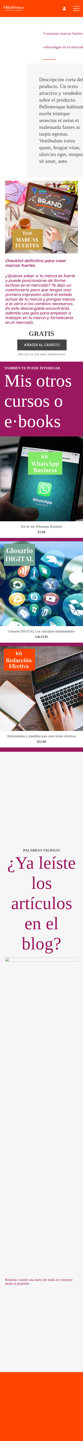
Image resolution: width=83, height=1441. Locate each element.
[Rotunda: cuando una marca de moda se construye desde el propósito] (41, 960)
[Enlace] (64, 8)
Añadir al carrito (42, 345)
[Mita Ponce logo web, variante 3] (13, 8)
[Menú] (76, 8)
